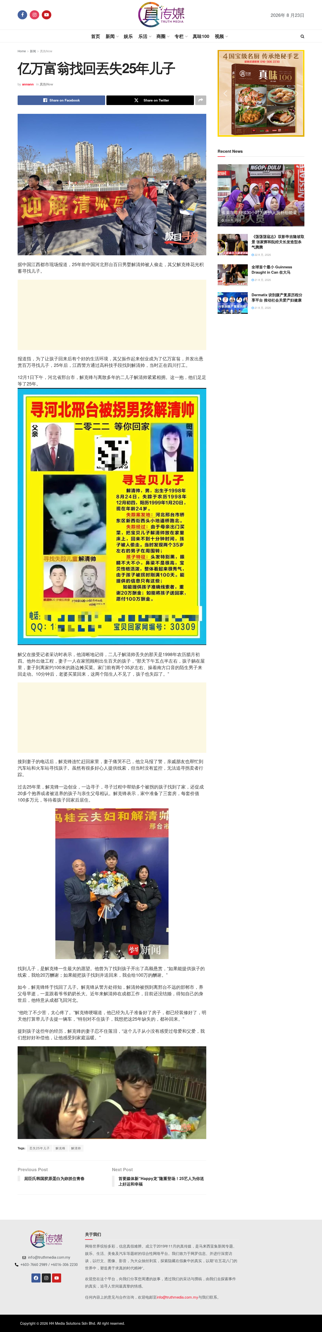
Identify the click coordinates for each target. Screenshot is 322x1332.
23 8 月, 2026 (232, 220)
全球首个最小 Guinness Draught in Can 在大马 (272, 269)
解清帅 (76, 1148)
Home (22, 51)
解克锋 (60, 1148)
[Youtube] (56, 1277)
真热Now (46, 51)
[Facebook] (36, 1277)
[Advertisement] (112, 315)
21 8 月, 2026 (262, 280)
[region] (261, 93)
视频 (219, 36)
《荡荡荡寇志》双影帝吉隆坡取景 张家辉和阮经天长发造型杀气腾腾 (278, 242)
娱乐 (128, 36)
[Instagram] (46, 1277)
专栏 (179, 36)
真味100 (201, 36)
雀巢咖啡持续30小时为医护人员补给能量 (259, 212)
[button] (225, 93)
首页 (95, 36)
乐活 (142, 36)
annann (28, 84)
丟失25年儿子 (39, 1148)
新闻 (110, 36)
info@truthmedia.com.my (177, 1297)
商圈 (161, 36)
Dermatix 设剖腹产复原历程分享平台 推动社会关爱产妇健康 (277, 297)
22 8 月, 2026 (262, 255)
